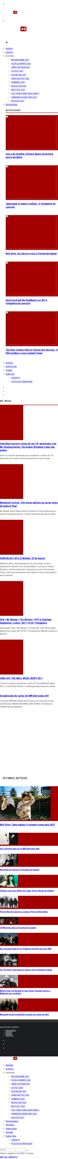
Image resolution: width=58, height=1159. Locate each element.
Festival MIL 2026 (18, 75)
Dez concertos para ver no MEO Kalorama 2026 (19, 849)
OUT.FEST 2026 (17, 71)
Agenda (9, 49)
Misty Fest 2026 (18, 90)
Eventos (9, 52)
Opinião (9, 370)
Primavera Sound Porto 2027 (24, 97)
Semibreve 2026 (18, 82)
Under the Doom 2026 (20, 67)
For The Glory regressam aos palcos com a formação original (26, 970)
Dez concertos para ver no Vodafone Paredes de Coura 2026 (25, 949)
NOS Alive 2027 (17, 101)
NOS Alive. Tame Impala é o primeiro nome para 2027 (27, 824)
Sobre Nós (10, 374)
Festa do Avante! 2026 (21, 64)
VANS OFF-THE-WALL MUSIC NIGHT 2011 (21, 678)
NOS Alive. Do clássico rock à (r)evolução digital (31, 253)
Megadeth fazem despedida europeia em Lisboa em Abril (24, 1014)
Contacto (15, 378)
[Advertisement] (29, 741)
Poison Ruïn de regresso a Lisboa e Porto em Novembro (24, 912)
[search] (27, 1150)
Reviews (9, 363)
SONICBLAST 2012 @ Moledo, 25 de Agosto (22, 558)
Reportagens (11, 105)
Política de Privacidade (22, 381)
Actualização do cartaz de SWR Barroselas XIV (24, 695)
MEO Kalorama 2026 (20, 60)
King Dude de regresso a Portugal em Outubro (19, 870)
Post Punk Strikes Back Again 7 (25, 93)
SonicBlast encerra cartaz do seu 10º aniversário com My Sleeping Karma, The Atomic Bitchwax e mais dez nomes (28, 447)
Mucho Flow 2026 (18, 86)
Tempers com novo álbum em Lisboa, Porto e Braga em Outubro (27, 891)
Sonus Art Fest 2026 (20, 78)
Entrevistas (11, 366)
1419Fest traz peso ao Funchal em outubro (18, 928)
